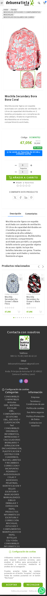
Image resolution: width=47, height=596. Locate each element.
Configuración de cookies (17, 389)
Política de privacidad (19, 591)
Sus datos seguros (35, 412)
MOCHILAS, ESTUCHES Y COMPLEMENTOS (22, 12)
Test (12, 425)
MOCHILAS (8, 15)
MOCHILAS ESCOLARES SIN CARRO (19, 17)
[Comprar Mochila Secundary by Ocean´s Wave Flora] (19, 312)
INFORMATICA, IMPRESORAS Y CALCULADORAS (11, 437)
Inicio (6, 10)
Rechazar (33, 585)
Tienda (13, 10)
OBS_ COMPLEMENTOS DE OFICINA (11, 414)
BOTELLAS (12, 538)
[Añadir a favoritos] (21, 279)
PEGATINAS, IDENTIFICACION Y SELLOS (12, 486)
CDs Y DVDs (12, 540)
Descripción (15, 214)
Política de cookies (36, 591)
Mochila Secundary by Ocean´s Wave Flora (11, 300)
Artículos (11, 402)
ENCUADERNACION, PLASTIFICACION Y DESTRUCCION (12, 451)
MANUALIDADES (11, 497)
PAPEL (12, 509)
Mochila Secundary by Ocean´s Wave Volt (33, 300)
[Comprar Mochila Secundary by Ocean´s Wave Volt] (40, 312)
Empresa (35, 397)
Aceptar (11, 585)
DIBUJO (12, 500)
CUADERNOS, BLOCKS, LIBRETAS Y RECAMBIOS (12, 460)
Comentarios (31, 214)
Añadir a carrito (25, 177)
